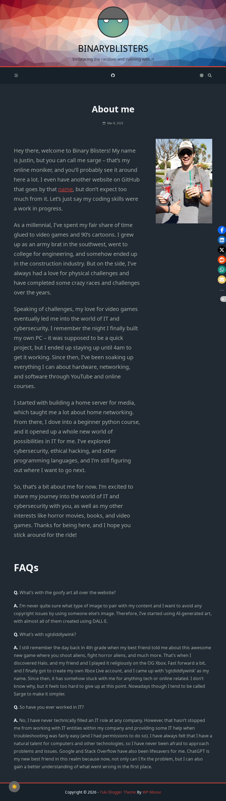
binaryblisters (113, 48)
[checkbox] (14, 786)
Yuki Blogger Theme (118, 792)
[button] (222, 230)
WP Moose (151, 792)
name (65, 189)
